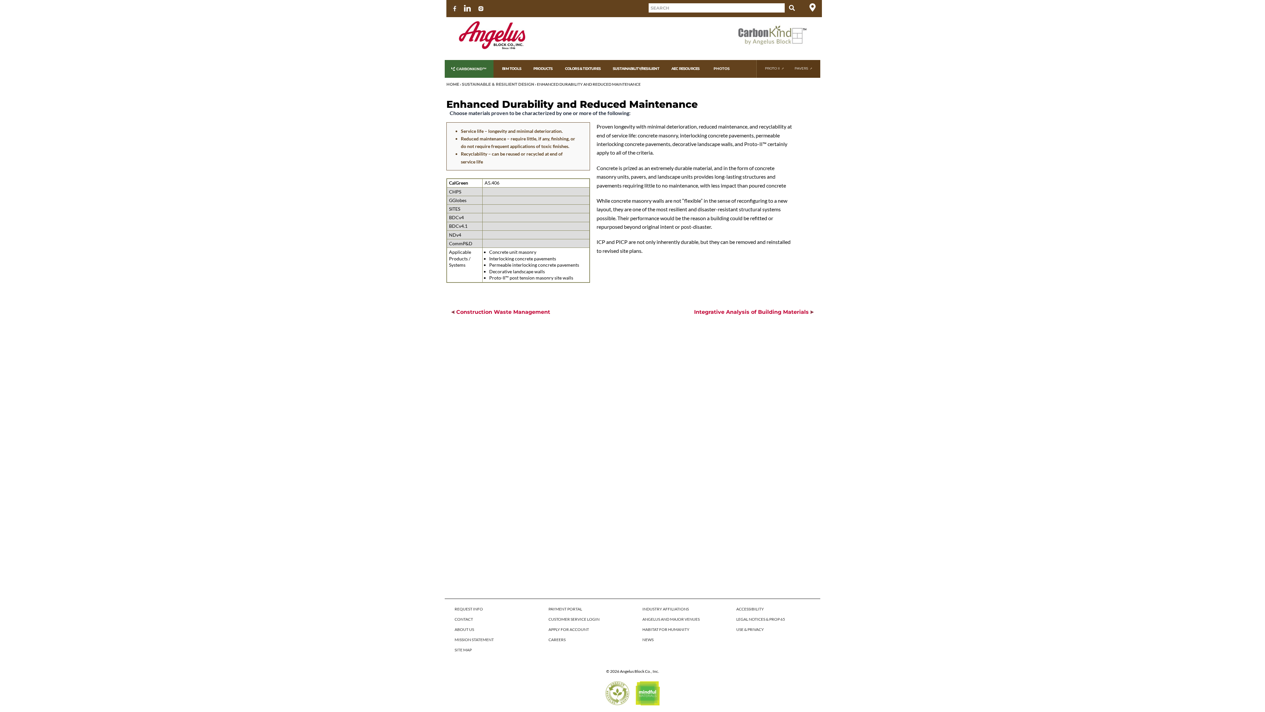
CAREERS (557, 639)
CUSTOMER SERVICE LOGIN (574, 619)
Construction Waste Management (502, 312)
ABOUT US (464, 629)
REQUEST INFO (469, 609)
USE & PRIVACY (750, 629)
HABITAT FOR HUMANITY (665, 629)
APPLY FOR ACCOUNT (568, 629)
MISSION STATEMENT (474, 639)
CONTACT (464, 619)
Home (452, 84)
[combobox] (717, 8)
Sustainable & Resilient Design (498, 84)
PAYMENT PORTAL (565, 609)
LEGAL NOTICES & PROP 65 (760, 619)
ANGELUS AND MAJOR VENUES (671, 619)
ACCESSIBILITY (750, 609)
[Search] (792, 8)
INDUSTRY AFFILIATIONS (665, 609)
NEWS (648, 639)
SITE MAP (463, 649)
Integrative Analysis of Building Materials (752, 312)
